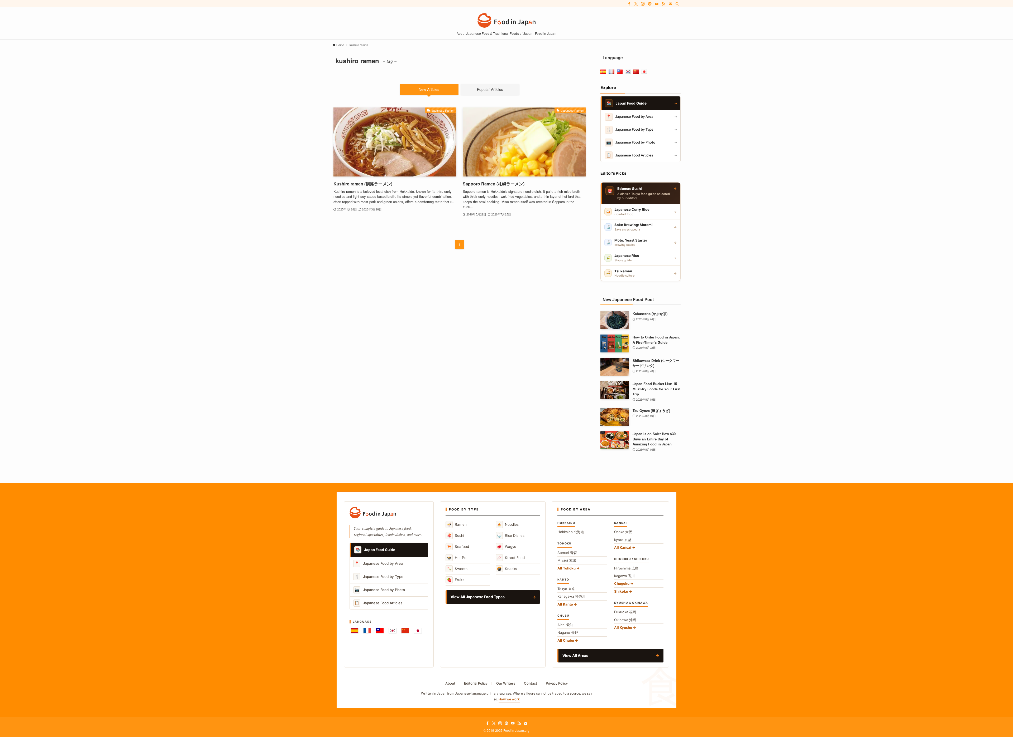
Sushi (455, 535)
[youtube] (656, 4)
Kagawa (624, 576)
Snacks (507, 568)
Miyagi (566, 560)
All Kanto (565, 604)
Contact (530, 683)
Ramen (457, 524)
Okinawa (625, 620)
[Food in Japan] (506, 20)
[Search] (677, 4)
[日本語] (418, 631)
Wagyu (506, 546)
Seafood (458, 546)
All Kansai (622, 547)
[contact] (670, 4)
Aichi (565, 625)
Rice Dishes (510, 535)
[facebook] (629, 4)
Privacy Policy (557, 683)
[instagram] (642, 4)
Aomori (567, 553)
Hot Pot (457, 557)
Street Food (511, 557)
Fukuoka (625, 612)
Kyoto (622, 540)
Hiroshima (626, 568)
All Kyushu (623, 627)
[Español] (355, 631)
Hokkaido (570, 532)
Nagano (567, 632)
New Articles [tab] (429, 89)
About (450, 683)
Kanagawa (571, 596)
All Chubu (565, 640)
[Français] (367, 631)
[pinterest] (649, 4)
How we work (509, 699)
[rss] (663, 4)
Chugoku (621, 583)
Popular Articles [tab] (490, 89)
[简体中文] (405, 631)
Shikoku (621, 591)
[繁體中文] (380, 631)
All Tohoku (566, 568)
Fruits (455, 579)
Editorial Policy (476, 683)
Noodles (508, 524)
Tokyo (566, 589)
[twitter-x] (636, 4)
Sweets (457, 568)
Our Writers (505, 683)
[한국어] (393, 631)
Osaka (623, 532)
